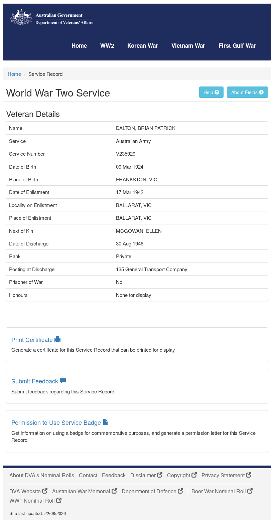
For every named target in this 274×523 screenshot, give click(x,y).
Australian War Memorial (82, 491)
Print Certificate (32, 339)
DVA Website (25, 491)
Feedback (114, 475)
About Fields (245, 92)
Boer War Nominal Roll (219, 491)
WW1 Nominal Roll (32, 500)
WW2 (107, 45)
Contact (88, 475)
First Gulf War (237, 45)
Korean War (142, 45)
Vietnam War (188, 45)
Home (79, 45)
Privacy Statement (223, 475)
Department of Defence (150, 491)
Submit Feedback (35, 380)
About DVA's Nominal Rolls (41, 475)
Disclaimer (143, 475)
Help (209, 92)
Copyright (179, 475)
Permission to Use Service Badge (57, 422)
